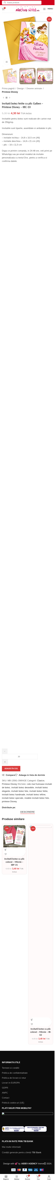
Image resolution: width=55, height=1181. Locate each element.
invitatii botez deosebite (22, 787)
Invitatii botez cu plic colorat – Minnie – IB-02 (40, 1032)
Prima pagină (8, 88)
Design (20, 88)
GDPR (5, 1088)
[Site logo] (27, 9)
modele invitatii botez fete (36, 798)
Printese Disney (10, 92)
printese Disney (9, 801)
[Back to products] (6, 97)
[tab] (27, 812)
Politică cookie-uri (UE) (13, 1103)
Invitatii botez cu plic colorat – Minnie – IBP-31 (14, 862)
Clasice (40, 780)
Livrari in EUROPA (11, 1083)
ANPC (5, 1093)
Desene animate (34, 88)
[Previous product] (3, 97)
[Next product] (9, 97)
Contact (5, 1098)
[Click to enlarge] (7, 62)
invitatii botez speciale (12, 798)
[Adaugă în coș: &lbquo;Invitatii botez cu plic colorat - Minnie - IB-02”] (32, 1019)
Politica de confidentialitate (15, 1073)
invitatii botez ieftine (35, 794)
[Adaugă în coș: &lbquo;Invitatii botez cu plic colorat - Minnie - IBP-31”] (5, 849)
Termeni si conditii (10, 1068)
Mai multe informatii (11, 1147)
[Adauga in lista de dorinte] (5, 854)
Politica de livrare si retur (14, 1078)
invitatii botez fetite (38, 791)
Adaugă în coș (11, 769)
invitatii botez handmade (13, 794)
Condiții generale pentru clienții (21, 1152)
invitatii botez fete (19, 791)
